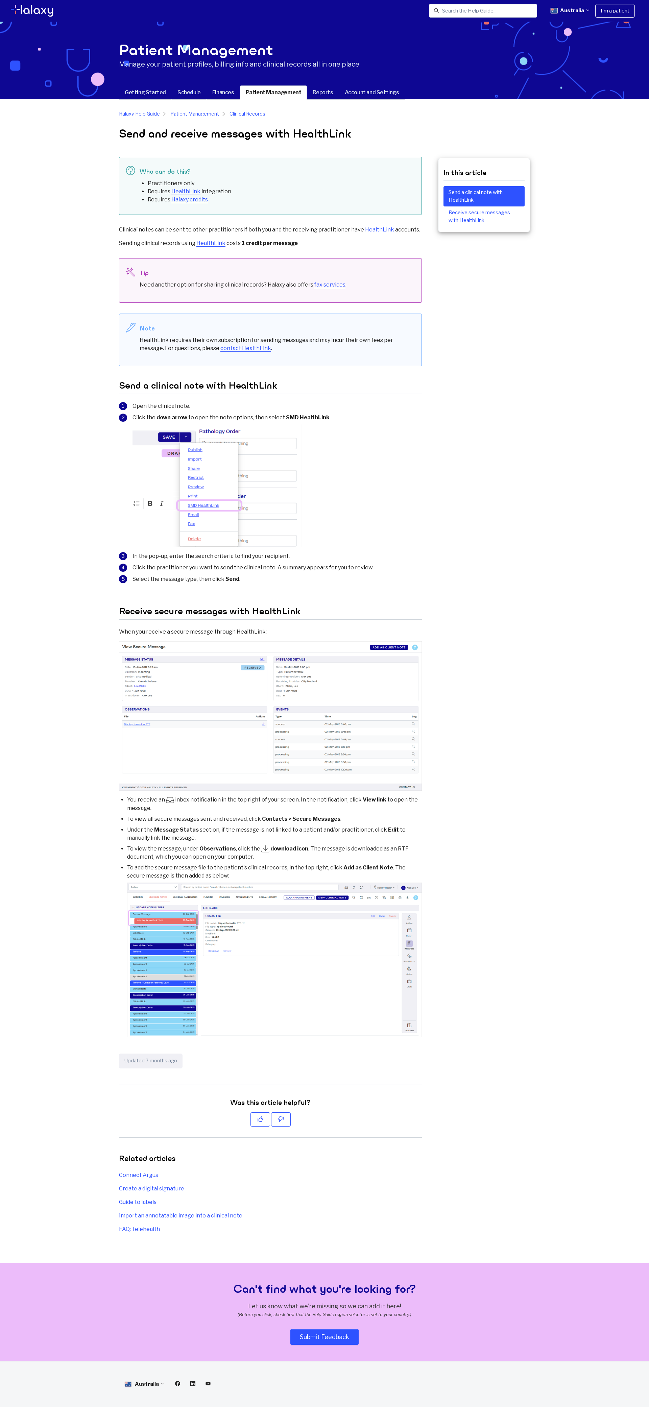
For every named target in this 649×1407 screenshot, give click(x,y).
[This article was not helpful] (281, 1119)
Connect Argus (138, 1175)
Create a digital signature (151, 1188)
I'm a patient (615, 11)
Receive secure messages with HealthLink (479, 216)
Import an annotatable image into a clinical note (180, 1215)
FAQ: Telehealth (139, 1229)
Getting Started (145, 92)
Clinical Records (247, 114)
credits (189, 199)
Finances (223, 92)
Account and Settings (372, 92)
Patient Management (274, 92)
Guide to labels (138, 1202)
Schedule (189, 92)
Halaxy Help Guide (139, 114)
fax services (329, 284)
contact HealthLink (245, 348)
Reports (323, 92)
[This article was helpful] (260, 1119)
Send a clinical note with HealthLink (476, 196)
